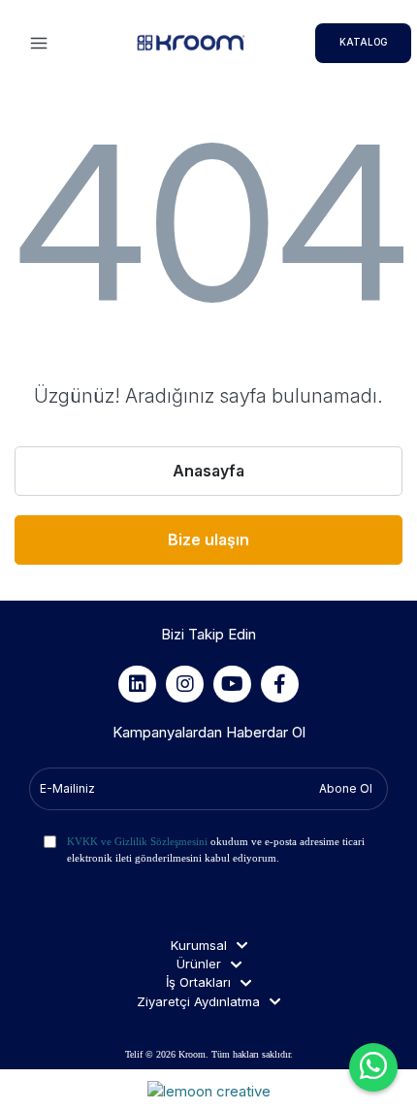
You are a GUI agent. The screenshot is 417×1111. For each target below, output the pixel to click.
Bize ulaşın (208, 539)
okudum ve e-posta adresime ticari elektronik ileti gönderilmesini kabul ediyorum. (216, 849)
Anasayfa (208, 470)
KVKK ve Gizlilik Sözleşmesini (137, 841)
